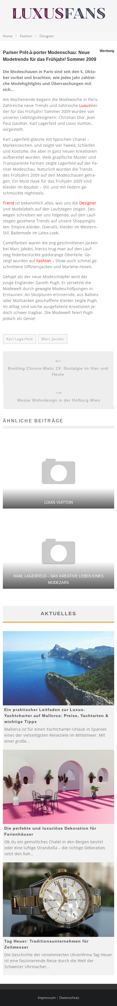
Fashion (43, 260)
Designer (87, 203)
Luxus (84, 105)
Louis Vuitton (58, 502)
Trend (8, 203)
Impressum (47, 997)
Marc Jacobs (52, 338)
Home (7, 36)
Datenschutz (69, 997)
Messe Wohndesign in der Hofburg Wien (58, 400)
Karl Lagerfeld (20, 338)
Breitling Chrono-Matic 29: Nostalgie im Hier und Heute (58, 371)
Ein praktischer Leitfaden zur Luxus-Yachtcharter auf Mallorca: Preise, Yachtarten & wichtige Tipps (56, 715)
